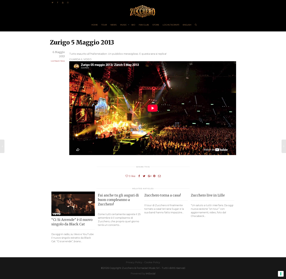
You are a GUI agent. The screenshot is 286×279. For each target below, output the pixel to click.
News (62, 61)
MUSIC (123, 25)
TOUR (104, 25)
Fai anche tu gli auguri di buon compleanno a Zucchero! (118, 199)
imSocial (151, 273)
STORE (155, 25)
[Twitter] (52, 2)
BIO (133, 25)
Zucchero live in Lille (208, 195)
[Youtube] (62, 2)
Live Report (55, 61)
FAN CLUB (144, 25)
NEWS (114, 25)
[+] (73, 204)
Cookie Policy (152, 262)
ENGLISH (187, 25)
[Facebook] (57, 2)
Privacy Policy (134, 262)
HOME (94, 25)
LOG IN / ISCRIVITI (171, 25)
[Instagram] (67, 2)
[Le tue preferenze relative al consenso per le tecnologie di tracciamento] (281, 274)
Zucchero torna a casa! (162, 195)
